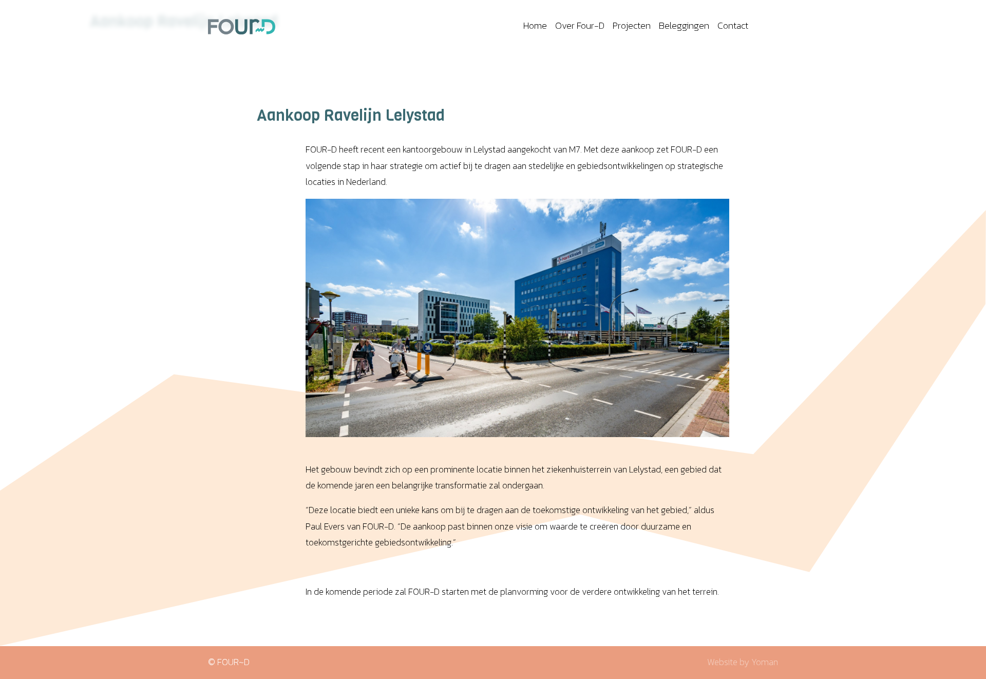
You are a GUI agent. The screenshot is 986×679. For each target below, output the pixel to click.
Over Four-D (579, 25)
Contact (732, 25)
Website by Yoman (742, 662)
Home (535, 25)
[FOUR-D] (241, 25)
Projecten (632, 25)
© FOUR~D (229, 662)
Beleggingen (684, 25)
